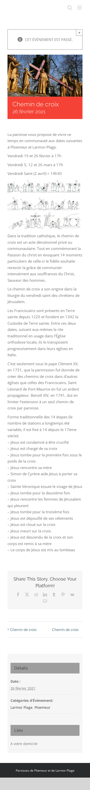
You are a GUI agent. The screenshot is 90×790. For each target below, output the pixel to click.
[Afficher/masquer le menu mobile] (79, 7)
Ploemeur (42, 707)
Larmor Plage (21, 707)
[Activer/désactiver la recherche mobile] (69, 7)
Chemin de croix (23, 629)
